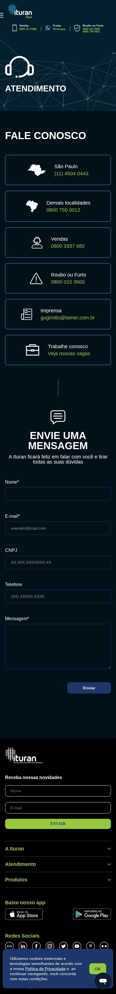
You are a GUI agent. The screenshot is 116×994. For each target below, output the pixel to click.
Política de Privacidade (45, 968)
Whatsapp (59, 29)
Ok (98, 969)
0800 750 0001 (91, 31)
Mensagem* (17, 618)
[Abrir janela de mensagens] (103, 981)
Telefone (13, 584)
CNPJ (11, 550)
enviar (58, 824)
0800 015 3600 (91, 29)
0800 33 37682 (28, 29)
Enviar (89, 688)
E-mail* (12, 516)
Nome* (12, 482)
